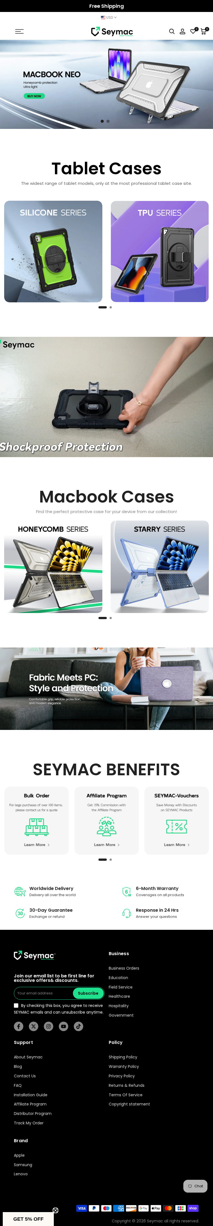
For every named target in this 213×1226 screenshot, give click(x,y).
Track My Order (29, 1123)
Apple (19, 1155)
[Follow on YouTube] (63, 1026)
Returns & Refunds (126, 1085)
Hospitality (119, 1006)
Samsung (23, 1165)
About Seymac (28, 1057)
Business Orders (124, 968)
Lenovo (21, 1174)
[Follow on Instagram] (48, 1026)
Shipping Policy (123, 1057)
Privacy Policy (122, 1076)
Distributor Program (33, 1113)
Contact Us (25, 1076)
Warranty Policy (124, 1066)
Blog (18, 1066)
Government (121, 1015)
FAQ (18, 1085)
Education (118, 977)
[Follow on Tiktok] (78, 1026)
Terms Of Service (126, 1095)
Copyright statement (129, 1104)
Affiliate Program (30, 1104)
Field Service (121, 987)
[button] (28, 1219)
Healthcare (119, 996)
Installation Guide (30, 1095)
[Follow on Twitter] (33, 1026)
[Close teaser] (55, 1210)
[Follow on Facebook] (18, 1026)
